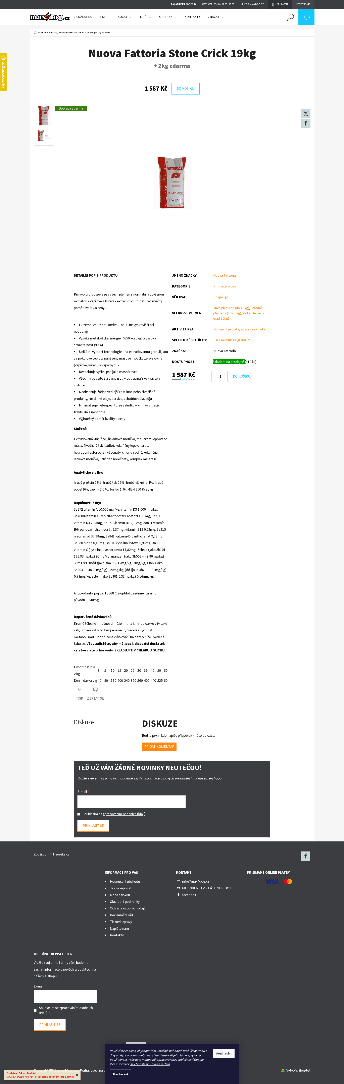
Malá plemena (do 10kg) (231, 308)
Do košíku (185, 88)
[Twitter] (305, 113)
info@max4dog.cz (195, 881)
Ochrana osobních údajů (128, 908)
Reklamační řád (121, 915)
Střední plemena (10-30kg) (237, 311)
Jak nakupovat (121, 888)
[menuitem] (83, 17)
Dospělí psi (221, 297)
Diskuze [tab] (84, 722)
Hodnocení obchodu (125, 881)
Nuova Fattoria (224, 275)
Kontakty (117, 935)
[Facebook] (305, 123)
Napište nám (119, 928)
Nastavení (120, 1074)
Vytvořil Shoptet (298, 1070)
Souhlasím (224, 1053)
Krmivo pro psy (224, 286)
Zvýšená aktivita (253, 329)
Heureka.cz (61, 854)
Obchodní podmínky (125, 901)
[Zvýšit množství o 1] (224, 374)
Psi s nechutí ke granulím (231, 340)
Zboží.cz (40, 854)
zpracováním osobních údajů (124, 814)
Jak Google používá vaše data (150, 1064)
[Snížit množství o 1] (224, 379)
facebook (189, 894)
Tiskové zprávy (121, 921)
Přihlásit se (93, 825)
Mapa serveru (120, 895)
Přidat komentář (159, 746)
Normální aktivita (226, 329)
